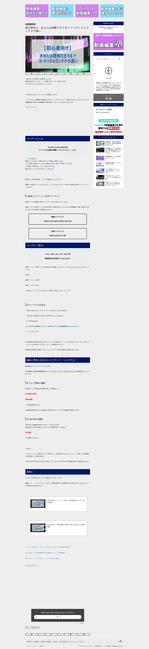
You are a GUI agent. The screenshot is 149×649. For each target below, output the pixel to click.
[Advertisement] (57, 120)
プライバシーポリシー (32, 646)
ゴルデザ (81, 623)
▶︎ (96, 109)
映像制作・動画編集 (30, 24)
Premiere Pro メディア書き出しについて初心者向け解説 (42, 558)
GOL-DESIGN (108, 28)
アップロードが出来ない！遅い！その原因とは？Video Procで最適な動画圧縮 (47, 547)
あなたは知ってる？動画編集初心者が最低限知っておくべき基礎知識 (45, 552)
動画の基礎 (36, 627)
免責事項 (42, 646)
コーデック (29, 627)
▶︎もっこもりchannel (102, 112)
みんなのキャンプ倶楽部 (104, 109)
